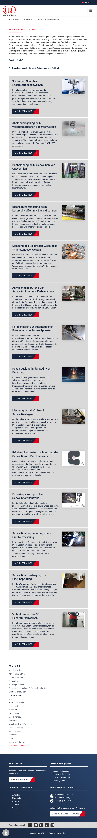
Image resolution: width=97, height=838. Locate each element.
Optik (11, 738)
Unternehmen (18, 798)
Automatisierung (16, 677)
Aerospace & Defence (17, 674)
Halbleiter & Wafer (16, 702)
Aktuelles (16, 795)
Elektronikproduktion (17, 691)
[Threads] (47, 825)
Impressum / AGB (36, 833)
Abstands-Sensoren (61, 771)
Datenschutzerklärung (58, 833)
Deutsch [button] (88, 2)
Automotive (13, 681)
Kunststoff (13, 709)
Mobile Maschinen (16, 731)
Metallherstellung (16, 727)
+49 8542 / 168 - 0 (63, 800)
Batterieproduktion (16, 684)
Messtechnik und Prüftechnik (21, 724)
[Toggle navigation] (91, 10)
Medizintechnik (15, 720)
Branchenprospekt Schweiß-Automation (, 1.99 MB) (36, 68)
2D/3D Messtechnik (62, 777)
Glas (11, 699)
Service (15, 804)
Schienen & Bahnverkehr (19, 742)
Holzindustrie (14, 706)
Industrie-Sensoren (61, 774)
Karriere (15, 801)
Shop (14, 808)
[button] (5, 832)
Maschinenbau (15, 717)
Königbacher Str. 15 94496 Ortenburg (64, 796)
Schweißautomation (19, 745)
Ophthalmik (13, 734)
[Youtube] (36, 825)
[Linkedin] (41, 825)
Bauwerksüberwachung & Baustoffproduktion (28, 688)
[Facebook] (30, 825)
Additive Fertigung (16, 670)
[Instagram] (52, 825)
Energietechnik (15, 695)
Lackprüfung (14, 713)
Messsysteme (59, 780)
